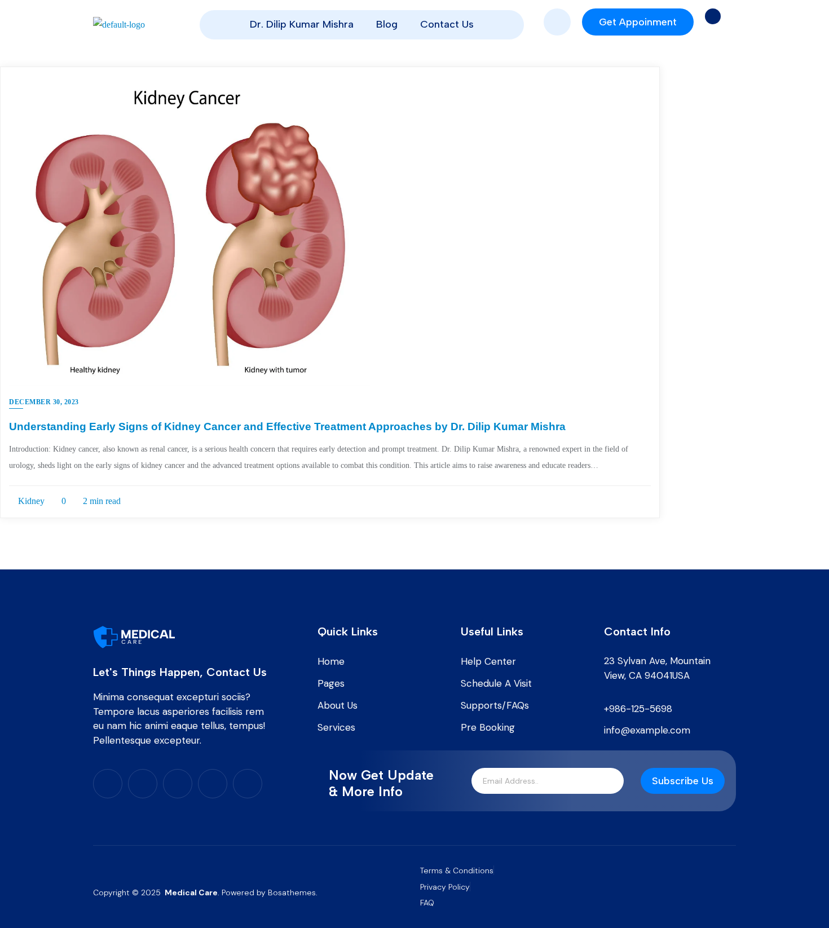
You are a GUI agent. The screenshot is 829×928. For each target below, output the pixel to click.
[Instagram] (177, 783)
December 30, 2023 (44, 402)
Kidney (30, 501)
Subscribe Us (682, 781)
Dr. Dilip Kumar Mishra (302, 24)
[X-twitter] (142, 783)
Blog (387, 24)
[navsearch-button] (557, 22)
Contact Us (447, 24)
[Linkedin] (212, 783)
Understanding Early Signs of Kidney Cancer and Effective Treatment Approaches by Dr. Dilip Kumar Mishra (287, 426)
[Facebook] (107, 783)
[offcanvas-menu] (713, 16)
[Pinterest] (247, 783)
